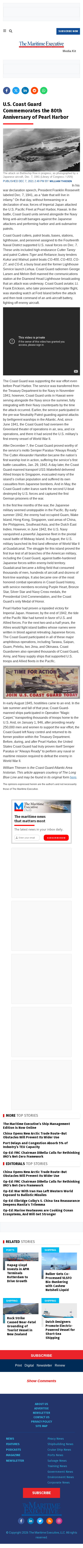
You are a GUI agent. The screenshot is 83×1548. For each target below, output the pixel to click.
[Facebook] (21, 1521)
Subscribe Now (56, 838)
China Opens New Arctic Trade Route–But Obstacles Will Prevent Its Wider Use (35, 1135)
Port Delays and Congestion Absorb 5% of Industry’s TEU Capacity (35, 1145)
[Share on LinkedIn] (25, 90)
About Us (41, 1404)
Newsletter (44, 1365)
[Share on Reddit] (34, 90)
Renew (60, 1365)
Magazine (13, 1455)
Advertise (41, 1408)
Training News (57, 1466)
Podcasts (13, 1449)
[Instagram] (59, 1521)
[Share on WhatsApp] (43, 90)
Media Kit (69, 51)
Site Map (41, 1426)
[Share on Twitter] (16, 90)
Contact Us (41, 1417)
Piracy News (56, 1438)
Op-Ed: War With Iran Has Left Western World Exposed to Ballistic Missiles (38, 1193)
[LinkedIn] (30, 1521)
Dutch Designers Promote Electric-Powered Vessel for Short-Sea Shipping (60, 1330)
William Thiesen (61, 181)
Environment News (61, 1477)
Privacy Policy (41, 1421)
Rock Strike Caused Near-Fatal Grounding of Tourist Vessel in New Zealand (21, 1326)
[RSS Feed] (49, 1521)
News (10, 1438)
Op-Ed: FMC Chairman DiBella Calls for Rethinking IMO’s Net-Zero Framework (41, 1154)
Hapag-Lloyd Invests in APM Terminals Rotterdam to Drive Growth (18, 1273)
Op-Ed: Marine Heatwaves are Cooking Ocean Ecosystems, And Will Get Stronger (38, 1212)
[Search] (10, 31)
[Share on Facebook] (6, 90)
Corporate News (59, 1482)
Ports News (55, 1455)
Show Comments (41, 1381)
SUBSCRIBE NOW (68, 31)
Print (18, 1365)
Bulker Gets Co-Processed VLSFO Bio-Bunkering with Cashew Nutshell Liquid (59, 1282)
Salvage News (57, 1460)
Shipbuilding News (60, 1444)
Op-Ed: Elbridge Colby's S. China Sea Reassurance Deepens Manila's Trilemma (41, 1202)
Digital (29, 1365)
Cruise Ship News (59, 1449)
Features (13, 1444)
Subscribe (41, 1493)
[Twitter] (40, 1521)
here (73, 777)
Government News (60, 1471)
